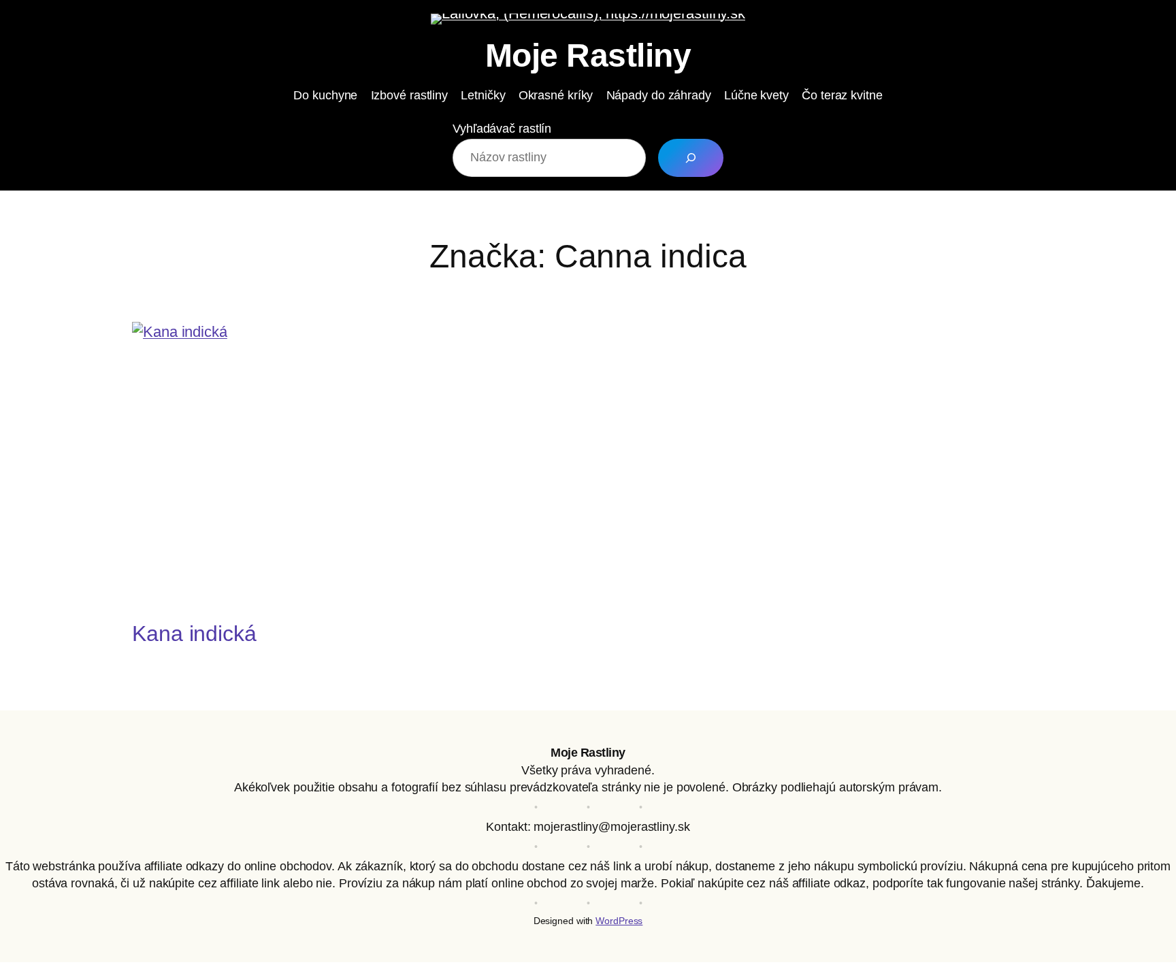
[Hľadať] (690, 158)
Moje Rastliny (588, 55)
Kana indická (194, 633)
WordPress (618, 920)
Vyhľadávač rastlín (502, 128)
